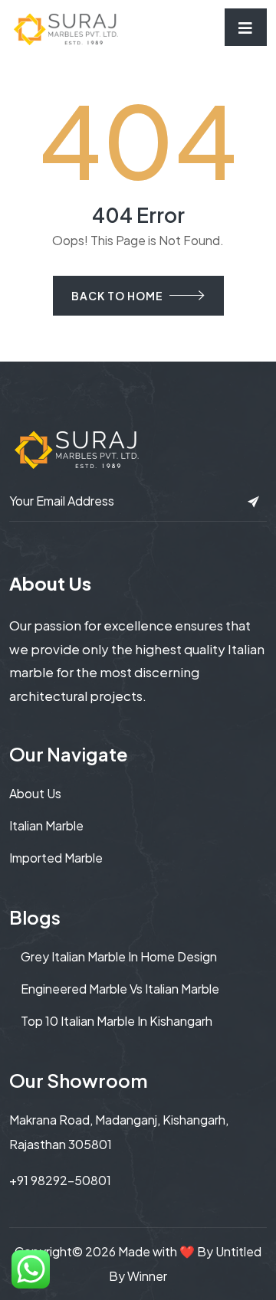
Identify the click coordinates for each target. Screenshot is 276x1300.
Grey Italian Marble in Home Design (119, 956)
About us (35, 793)
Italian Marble (46, 825)
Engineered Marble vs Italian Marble (120, 989)
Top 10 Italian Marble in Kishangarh (116, 1021)
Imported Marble (56, 858)
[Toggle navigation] (246, 27)
